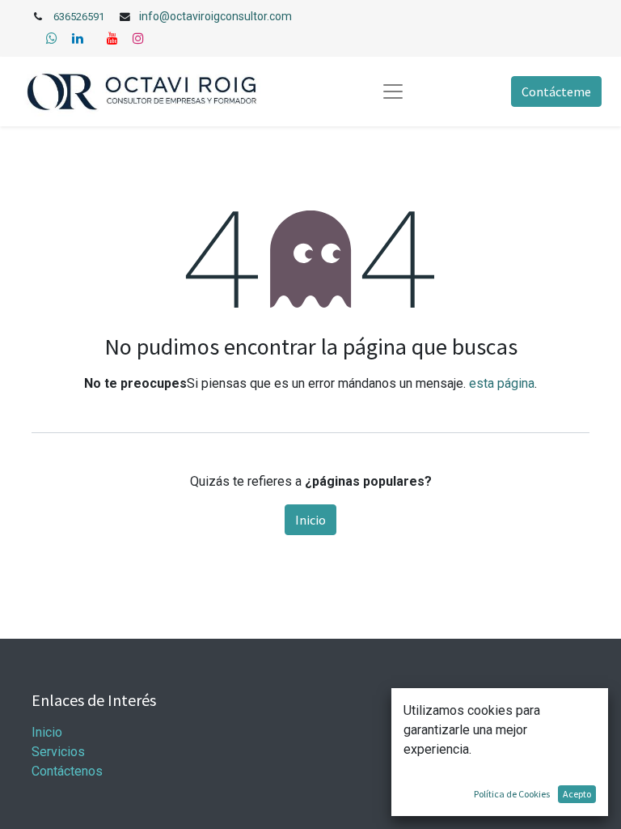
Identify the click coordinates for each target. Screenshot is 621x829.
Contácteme (556, 91)
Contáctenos (67, 771)
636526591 (78, 17)
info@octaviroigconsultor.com (215, 16)
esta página (501, 383)
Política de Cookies (512, 794)
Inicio (310, 520)
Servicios (58, 751)
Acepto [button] (577, 794)
